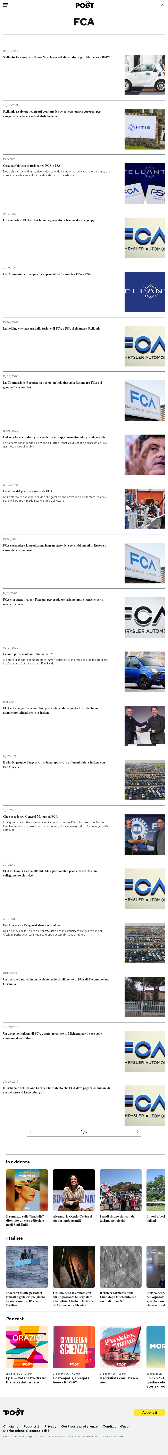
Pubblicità (32, 1426)
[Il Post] (84, 4)
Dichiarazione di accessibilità (26, 1431)
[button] (30, 1131)
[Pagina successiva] (138, 1131)
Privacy (50, 1426)
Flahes (14, 1238)
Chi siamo (11, 1426)
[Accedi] (162, 4)
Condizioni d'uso (116, 1426)
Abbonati (149, 1412)
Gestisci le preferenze (79, 1426)
